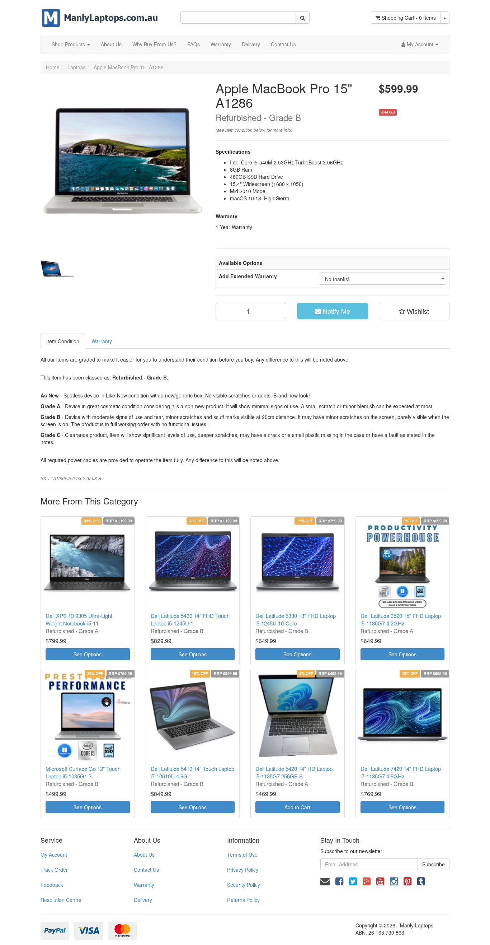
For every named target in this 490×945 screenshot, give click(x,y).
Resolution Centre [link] (61, 899)
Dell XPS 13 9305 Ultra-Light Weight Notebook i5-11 (79, 619)
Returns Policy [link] (243, 899)
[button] (414, 311)
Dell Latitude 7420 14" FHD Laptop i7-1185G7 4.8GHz (401, 772)
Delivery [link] (143, 899)
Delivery (251, 44)
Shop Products (69, 44)
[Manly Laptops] (100, 13)
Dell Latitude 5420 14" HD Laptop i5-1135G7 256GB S (294, 772)
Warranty (221, 44)
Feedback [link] (52, 884)
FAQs (193, 44)
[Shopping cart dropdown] (444, 17)
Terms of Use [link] (242, 854)
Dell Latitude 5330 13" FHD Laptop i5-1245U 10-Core (295, 619)
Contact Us (283, 44)
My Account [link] (54, 854)
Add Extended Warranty (248, 276)
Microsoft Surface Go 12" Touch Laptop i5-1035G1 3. (83, 772)
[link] (339, 880)
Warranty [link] (144, 884)
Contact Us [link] (146, 869)
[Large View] (57, 268)
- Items (409, 17)
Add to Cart (297, 807)
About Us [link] (144, 854)
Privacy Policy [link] (242, 869)
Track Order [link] (54, 869)
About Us (111, 44)
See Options (88, 654)
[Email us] (325, 880)
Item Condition (62, 341)
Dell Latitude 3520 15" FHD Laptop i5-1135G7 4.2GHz (401, 619)
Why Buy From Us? (154, 44)
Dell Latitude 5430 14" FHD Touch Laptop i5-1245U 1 (190, 619)
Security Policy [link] (243, 884)
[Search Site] (303, 17)
